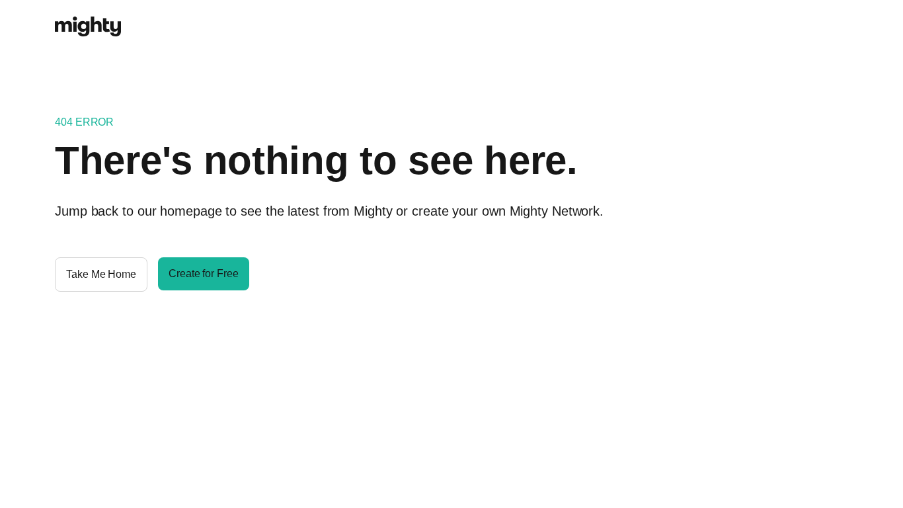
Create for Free (204, 273)
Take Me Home (101, 274)
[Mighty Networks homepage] (88, 19)
